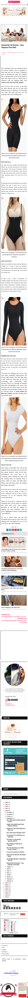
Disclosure (4, 951)
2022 (6, 810)
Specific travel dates (11, 764)
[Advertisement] (14, 645)
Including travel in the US (12, 762)
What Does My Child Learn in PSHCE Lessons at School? (15, 848)
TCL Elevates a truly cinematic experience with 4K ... (14, 840)
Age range (7, 758)
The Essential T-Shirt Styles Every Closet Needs (12, 588)
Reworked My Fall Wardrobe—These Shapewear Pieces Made (15, 863)
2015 (6, 895)
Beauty (20, 52)
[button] (22, 984)
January (9, 881)
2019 (6, 887)
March (9, 877)
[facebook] (12, 4)
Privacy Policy (5, 953)
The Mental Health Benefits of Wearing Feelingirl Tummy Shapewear (12, 569)
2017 (6, 891)
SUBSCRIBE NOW (23, 995)
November (10, 814)
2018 (6, 889)
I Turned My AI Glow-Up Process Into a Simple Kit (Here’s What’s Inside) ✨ (13, 550)
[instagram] (14, 4)
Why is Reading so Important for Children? (14, 844)
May (8, 872)
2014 (6, 897)
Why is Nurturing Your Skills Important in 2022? (16, 820)
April (8, 874)
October (9, 816)
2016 (6, 893)
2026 (6, 802)
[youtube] (18, 4)
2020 (6, 885)
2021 (6, 883)
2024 (6, 806)
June (8, 870)
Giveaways (5, 945)
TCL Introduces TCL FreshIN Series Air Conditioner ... (16, 836)
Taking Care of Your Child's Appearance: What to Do (16, 829)
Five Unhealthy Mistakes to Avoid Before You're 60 (16, 859)
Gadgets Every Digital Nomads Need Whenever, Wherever (15, 825)
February (9, 879)
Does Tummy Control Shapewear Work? (16, 833)
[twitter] (9, 4)
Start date (6, 766)
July (8, 868)
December (9, 812)
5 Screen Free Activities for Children (15, 852)
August (9, 866)
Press (3, 947)
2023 (6, 808)
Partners (4, 949)
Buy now (22, 772)
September (10, 818)
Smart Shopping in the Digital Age (10, 607)
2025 (6, 804)
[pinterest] (16, 4)
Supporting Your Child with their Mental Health (16, 855)
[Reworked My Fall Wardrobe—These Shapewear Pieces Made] (14, 33)
